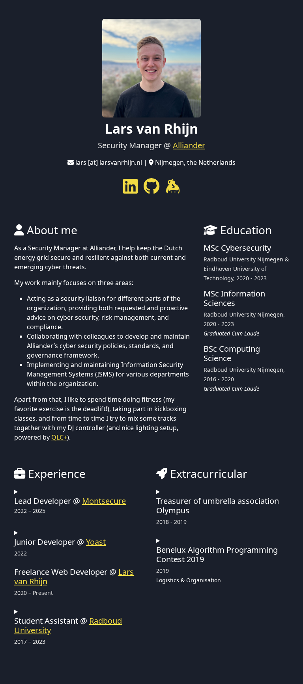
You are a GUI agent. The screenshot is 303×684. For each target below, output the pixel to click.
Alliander (189, 145)
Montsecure (104, 501)
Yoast (96, 542)
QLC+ (59, 437)
